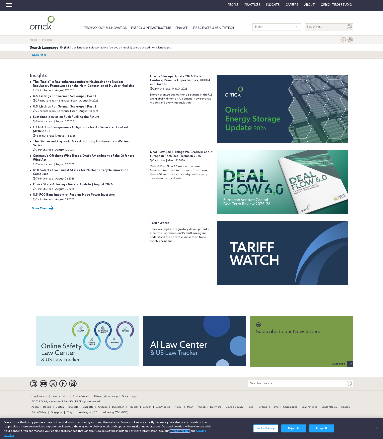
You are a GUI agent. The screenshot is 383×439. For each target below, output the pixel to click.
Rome (275, 407)
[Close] (376, 427)
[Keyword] (349, 383)
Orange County (234, 407)
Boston (60, 407)
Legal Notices (39, 396)
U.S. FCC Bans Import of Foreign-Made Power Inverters (74, 195)
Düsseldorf (118, 407)
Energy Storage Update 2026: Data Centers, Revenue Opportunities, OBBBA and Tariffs (180, 80)
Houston (133, 407)
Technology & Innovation (105, 28)
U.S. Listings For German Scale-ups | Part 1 (64, 96)
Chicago (103, 407)
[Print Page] (350, 40)
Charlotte (88, 407)
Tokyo (70, 412)
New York (215, 407)
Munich (202, 407)
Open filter (39, 55)
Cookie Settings (266, 428)
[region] (191, 428)
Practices (252, 5)
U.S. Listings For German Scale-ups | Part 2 (64, 107)
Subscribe (338, 363)
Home (33, 39)
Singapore (56, 412)
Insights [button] (273, 5)
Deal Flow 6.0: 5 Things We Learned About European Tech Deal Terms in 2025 (181, 154)
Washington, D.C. (88, 412)
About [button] (309, 5)
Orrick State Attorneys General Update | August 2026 (73, 184)
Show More (39, 208)
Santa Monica (329, 407)
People (233, 5)
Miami (178, 407)
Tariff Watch (159, 223)
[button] (343, 40)
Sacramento (290, 407)
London (147, 407)
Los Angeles (163, 407)
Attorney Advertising (106, 396)
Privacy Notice (60, 396)
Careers (292, 5)
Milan (190, 407)
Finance (182, 28)
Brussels (73, 407)
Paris (250, 407)
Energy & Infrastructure (151, 28)
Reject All (293, 428)
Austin (35, 407)
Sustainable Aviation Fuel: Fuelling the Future (66, 117)
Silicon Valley (39, 412)
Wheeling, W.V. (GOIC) (115, 412)
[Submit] (349, 27)
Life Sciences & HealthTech (213, 28)
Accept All (321, 428)
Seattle (345, 407)
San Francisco (309, 407)
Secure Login (129, 396)
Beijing (47, 407)
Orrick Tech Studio (336, 5)
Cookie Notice (81, 396)
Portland (262, 407)
